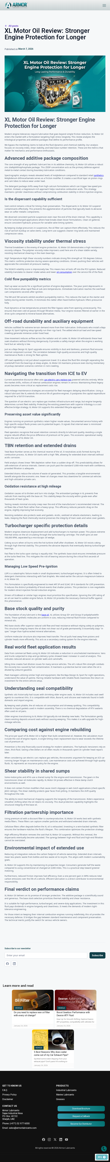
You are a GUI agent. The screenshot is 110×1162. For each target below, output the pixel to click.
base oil (45, 614)
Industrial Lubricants (66, 1090)
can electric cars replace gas (57, 379)
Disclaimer (7, 1099)
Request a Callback (81, 1116)
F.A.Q (4, 1090)
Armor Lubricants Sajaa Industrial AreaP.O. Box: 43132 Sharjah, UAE (12, 1114)
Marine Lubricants (65, 1094)
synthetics (99, 175)
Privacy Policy (9, 1094)
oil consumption (64, 272)
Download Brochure (81, 1108)
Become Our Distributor (81, 1124)
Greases (60, 1099)
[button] (104, 5)
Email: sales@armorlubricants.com (19, 1128)
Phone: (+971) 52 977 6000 (16, 1123)
